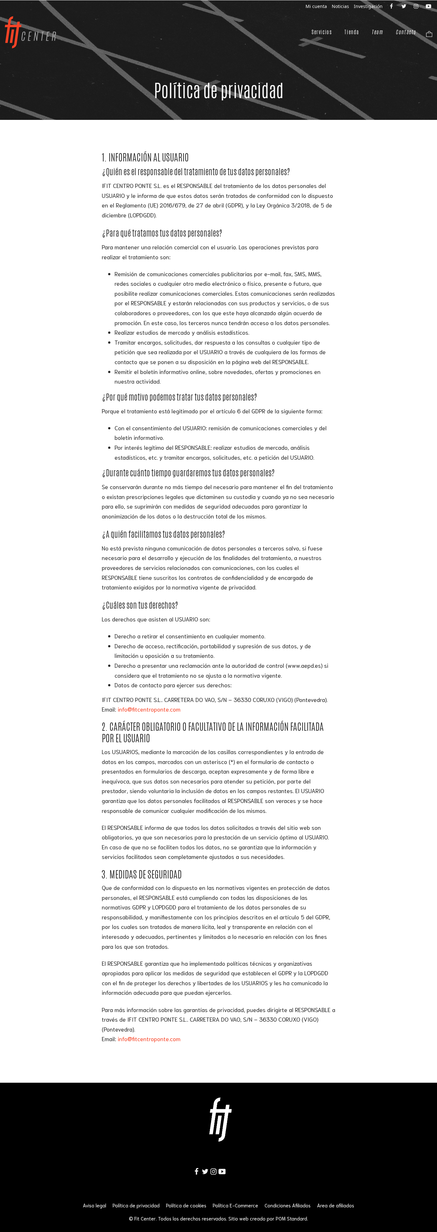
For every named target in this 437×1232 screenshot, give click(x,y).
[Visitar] (392, 5)
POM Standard (291, 1218)
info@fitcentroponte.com (149, 709)
